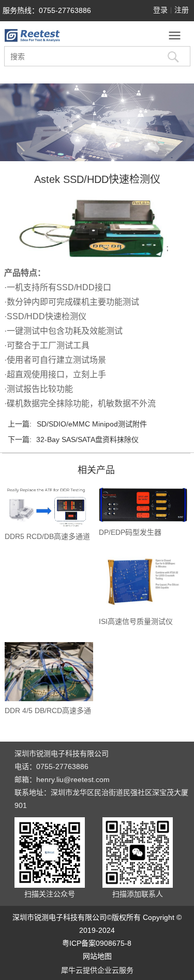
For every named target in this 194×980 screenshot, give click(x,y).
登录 (160, 10)
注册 (181, 10)
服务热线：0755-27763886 (47, 10)
